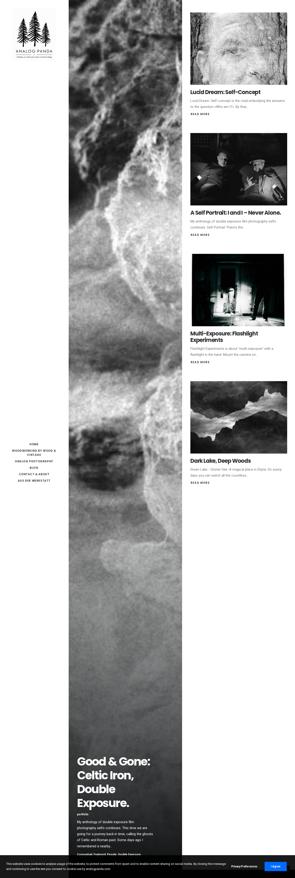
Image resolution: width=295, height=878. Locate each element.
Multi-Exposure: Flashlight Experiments (224, 337)
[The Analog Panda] (34, 35)
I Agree (275, 866)
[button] (238, 48)
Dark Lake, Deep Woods (220, 461)
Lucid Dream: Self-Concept (225, 92)
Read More (200, 114)
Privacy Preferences (244, 866)
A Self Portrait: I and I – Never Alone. (235, 213)
